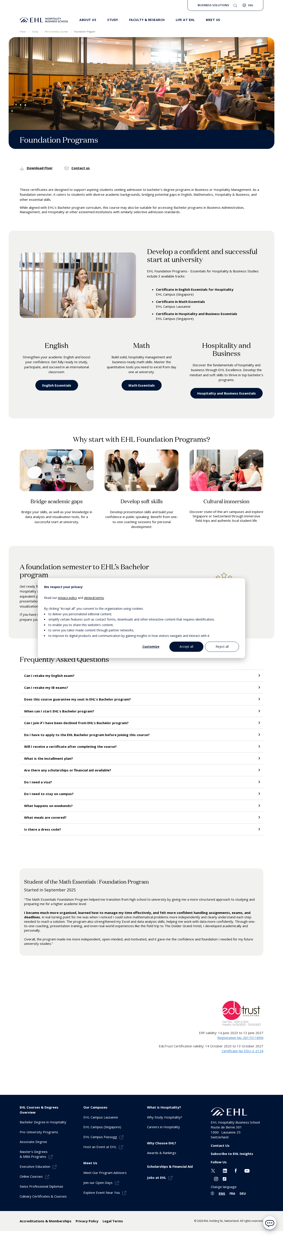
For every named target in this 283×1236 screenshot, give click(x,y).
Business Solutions (213, 5)
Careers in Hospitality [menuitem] (163, 1127)
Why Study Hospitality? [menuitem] (164, 1117)
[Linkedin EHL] (225, 1170)
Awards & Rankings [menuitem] (161, 1153)
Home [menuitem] (23, 31)
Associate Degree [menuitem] (33, 1141)
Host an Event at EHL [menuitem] (100, 1147)
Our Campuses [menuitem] (95, 1107)
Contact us (80, 168)
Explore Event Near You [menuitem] (101, 1192)
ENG (222, 1193)
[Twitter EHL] (213, 1170)
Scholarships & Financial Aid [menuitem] (170, 1166)
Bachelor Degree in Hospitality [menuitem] (43, 1122)
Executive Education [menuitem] (35, 1166)
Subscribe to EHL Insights (232, 1153)
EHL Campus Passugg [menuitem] (100, 1137)
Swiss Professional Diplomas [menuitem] (41, 1186)
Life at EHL (185, 20)
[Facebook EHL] (236, 1170)
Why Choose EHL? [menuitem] (161, 1143)
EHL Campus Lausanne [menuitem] (100, 1117)
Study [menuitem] (35, 31)
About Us (87, 20)
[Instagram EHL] (216, 1178)
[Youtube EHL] (247, 1170)
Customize (150, 646)
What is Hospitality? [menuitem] (164, 1107)
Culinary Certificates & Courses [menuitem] (43, 1196)
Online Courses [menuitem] (31, 1176)
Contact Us (220, 1145)
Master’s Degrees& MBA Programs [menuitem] (34, 1154)
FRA (232, 1193)
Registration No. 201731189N (240, 1037)
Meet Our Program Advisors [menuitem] (105, 1172)
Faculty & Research (147, 20)
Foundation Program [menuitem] (84, 31)
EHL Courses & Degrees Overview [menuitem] (39, 1109)
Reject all (222, 646)
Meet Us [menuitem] (90, 1163)
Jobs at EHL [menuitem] (156, 1177)
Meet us (213, 20)
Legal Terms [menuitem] (113, 1221)
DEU (243, 1193)
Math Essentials (141, 385)
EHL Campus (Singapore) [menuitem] (102, 1127)
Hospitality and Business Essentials (226, 393)
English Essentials (56, 385)
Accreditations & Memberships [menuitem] (45, 1221)
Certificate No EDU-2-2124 (242, 1051)
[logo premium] (44, 20)
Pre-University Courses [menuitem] (56, 31)
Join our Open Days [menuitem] (98, 1182)
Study (112, 20)
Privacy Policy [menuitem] (87, 1221)
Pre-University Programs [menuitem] (39, 1132)
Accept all (186, 646)
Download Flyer (40, 168)
